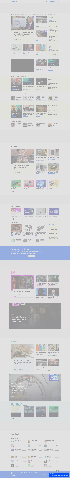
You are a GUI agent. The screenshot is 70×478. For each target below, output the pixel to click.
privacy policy (59, 475)
